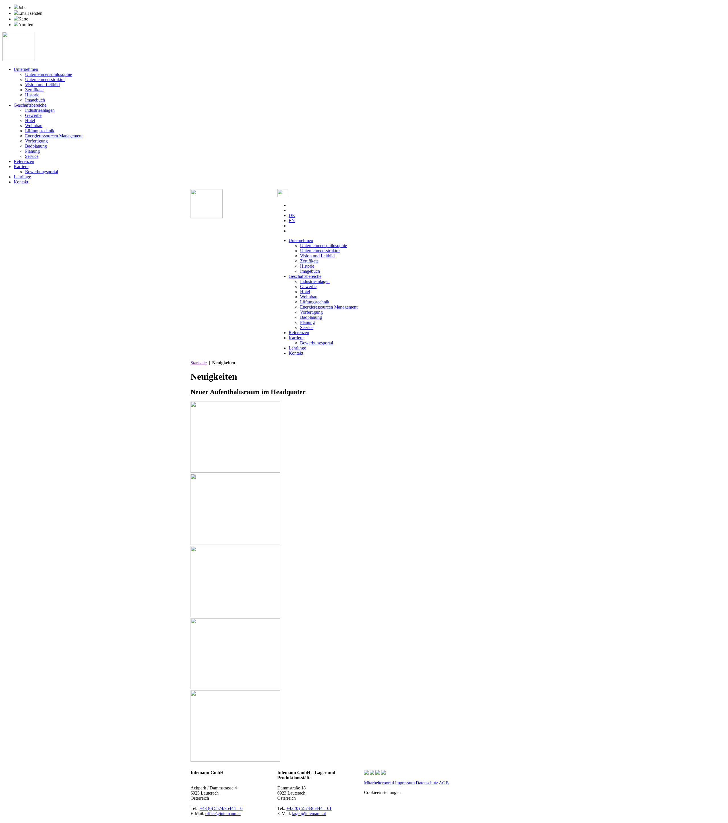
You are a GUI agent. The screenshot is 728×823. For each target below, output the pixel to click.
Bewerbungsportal (41, 171)
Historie (32, 94)
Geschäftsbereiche (30, 105)
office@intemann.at (223, 813)
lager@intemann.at (309, 813)
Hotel (30, 120)
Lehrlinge (22, 176)
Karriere (21, 166)
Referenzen (24, 161)
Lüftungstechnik (39, 130)
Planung (32, 151)
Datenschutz (427, 782)
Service (31, 156)
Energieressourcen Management (53, 135)
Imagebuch (35, 100)
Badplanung (36, 146)
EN (292, 220)
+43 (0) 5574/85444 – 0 (221, 808)
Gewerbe (33, 115)
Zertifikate (34, 89)
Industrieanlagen (40, 110)
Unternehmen (26, 69)
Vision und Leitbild (42, 84)
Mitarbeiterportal (379, 782)
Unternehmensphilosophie (48, 74)
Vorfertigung (36, 140)
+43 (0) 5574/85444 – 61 (309, 808)
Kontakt (21, 181)
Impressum (405, 782)
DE (292, 215)
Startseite (199, 362)
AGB (444, 782)
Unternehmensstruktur (45, 79)
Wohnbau (33, 125)
